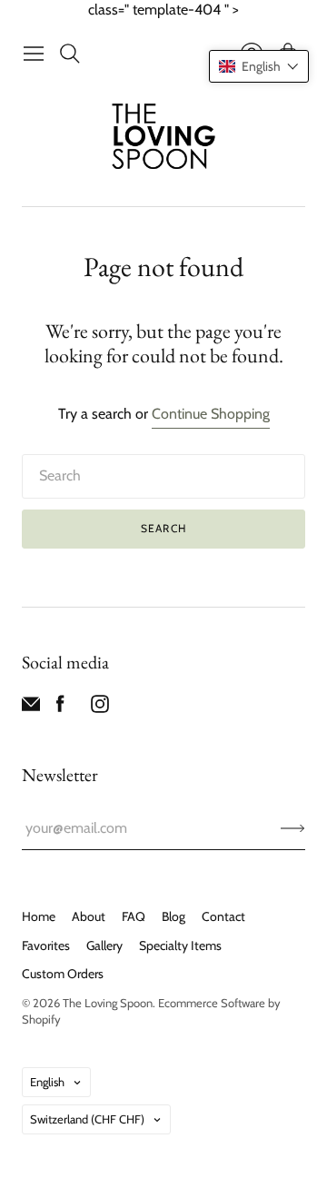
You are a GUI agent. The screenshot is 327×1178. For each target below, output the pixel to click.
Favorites (46, 945)
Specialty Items (180, 945)
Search (163, 528)
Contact (223, 916)
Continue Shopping (211, 413)
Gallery (104, 945)
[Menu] (34, 54)
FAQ (133, 916)
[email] (31, 708)
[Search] (70, 53)
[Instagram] (100, 708)
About (88, 916)
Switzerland (87, 1119)
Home (38, 916)
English (47, 1081)
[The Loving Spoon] (164, 138)
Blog (173, 916)
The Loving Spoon (108, 1002)
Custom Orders (63, 973)
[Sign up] (293, 828)
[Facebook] (60, 708)
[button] (259, 66)
